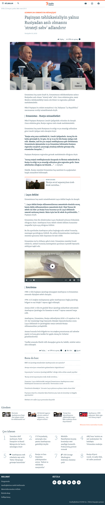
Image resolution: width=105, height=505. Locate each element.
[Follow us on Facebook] (54, 482)
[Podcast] (79, 482)
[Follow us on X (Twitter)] (64, 482)
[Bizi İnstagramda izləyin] (92, 3)
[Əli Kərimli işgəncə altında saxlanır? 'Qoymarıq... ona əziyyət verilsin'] (32, 414)
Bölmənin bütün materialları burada (91, 425)
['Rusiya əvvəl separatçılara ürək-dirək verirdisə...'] (35, 184)
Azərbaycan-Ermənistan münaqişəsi (40, 13)
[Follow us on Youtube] (69, 482)
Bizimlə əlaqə (5, 493)
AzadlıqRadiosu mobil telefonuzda (13, 485)
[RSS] (74, 482)
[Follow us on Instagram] (59, 482)
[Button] (61, 39)
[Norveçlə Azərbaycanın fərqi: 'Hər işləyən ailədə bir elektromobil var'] (6, 414)
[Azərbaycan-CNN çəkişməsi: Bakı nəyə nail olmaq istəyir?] (83, 414)
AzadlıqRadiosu (37, 256)
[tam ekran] (78, 280)
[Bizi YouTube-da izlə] (85, 3)
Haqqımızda (5, 481)
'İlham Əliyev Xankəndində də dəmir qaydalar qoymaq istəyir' (51, 254)
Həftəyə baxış (5, 497)
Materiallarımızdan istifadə (10, 489)
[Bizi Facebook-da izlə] (98, 3)
